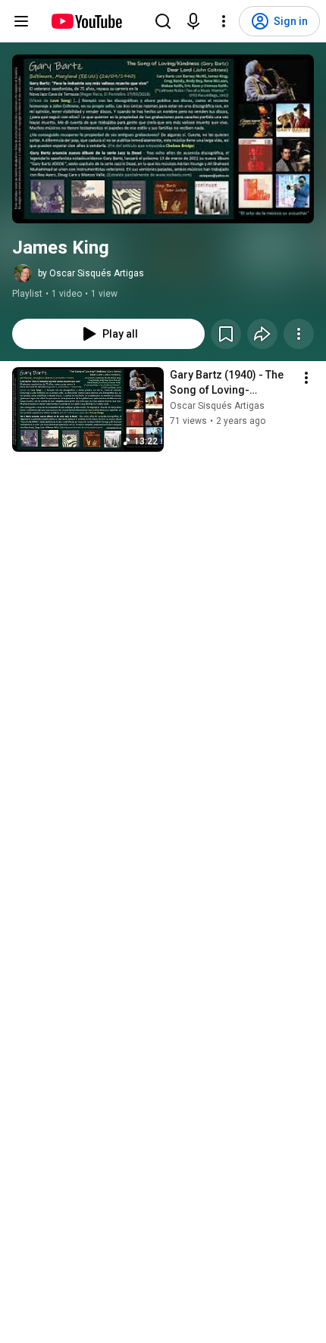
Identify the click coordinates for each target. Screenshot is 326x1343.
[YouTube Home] (86, 21)
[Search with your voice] (193, 21)
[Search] (163, 21)
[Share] (262, 334)
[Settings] (224, 21)
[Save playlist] (226, 334)
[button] (163, 139)
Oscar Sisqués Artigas (217, 405)
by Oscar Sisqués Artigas (91, 273)
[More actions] (299, 334)
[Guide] (21, 21)
